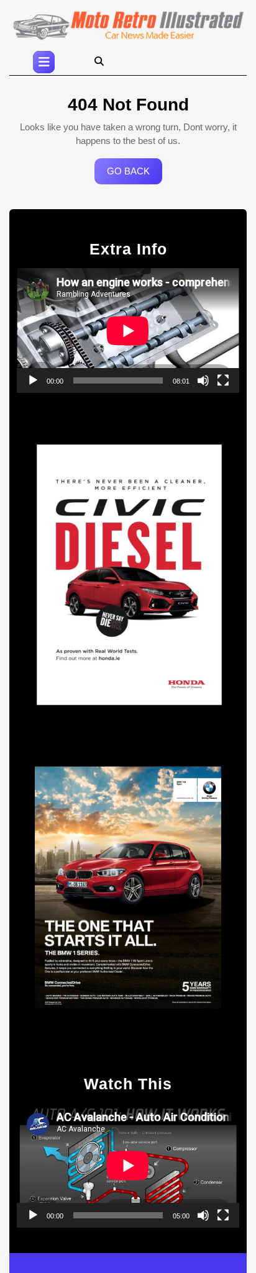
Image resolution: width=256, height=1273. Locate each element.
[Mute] (203, 380)
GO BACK (134, 175)
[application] (128, 330)
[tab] (44, 62)
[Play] (33, 380)
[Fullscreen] (223, 380)
